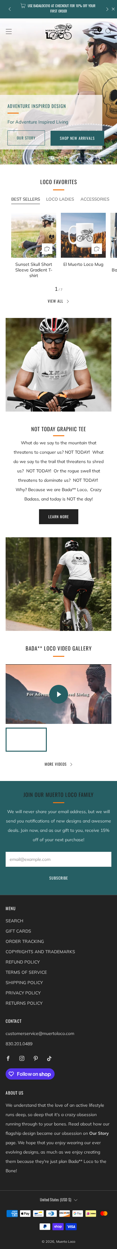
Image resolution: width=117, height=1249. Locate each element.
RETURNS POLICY (24, 1003)
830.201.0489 (19, 1043)
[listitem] (58, 9)
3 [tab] (65, 157)
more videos (56, 764)
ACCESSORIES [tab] (94, 199)
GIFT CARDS (18, 931)
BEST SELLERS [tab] (25, 199)
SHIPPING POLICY (24, 982)
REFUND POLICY (23, 961)
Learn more (58, 516)
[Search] (108, 31)
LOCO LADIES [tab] (60, 199)
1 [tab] (52, 157)
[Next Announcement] (107, 9)
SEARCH (14, 920)
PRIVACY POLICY (23, 992)
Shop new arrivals (77, 138)
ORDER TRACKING (25, 941)
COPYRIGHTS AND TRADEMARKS (40, 951)
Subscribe (58, 878)
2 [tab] (59, 157)
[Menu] (9, 31)
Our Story (26, 137)
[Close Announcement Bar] (113, 9)
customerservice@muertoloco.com (40, 1033)
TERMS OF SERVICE (26, 972)
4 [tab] (72, 157)
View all (55, 301)
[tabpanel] (58, 246)
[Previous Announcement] (9, 9)
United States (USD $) (55, 1200)
